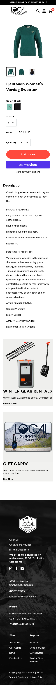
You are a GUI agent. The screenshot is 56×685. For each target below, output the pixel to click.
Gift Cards (15, 647)
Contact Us (15, 658)
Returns (34, 642)
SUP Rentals (36, 652)
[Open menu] (5, 11)
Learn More (10, 403)
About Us (14, 642)
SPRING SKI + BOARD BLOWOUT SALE (28, 2)
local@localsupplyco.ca (22, 596)
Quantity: (11, 142)
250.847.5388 (17, 590)
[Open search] (38, 11)
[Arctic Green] (9, 107)
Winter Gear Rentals (36, 659)
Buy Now (8, 479)
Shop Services (38, 647)
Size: (10, 116)
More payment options (28, 171)
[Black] (18, 107)
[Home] (28, 517)
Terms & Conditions (18, 677)
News (12, 652)
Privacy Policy (37, 677)
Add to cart (28, 154)
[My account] (44, 11)
